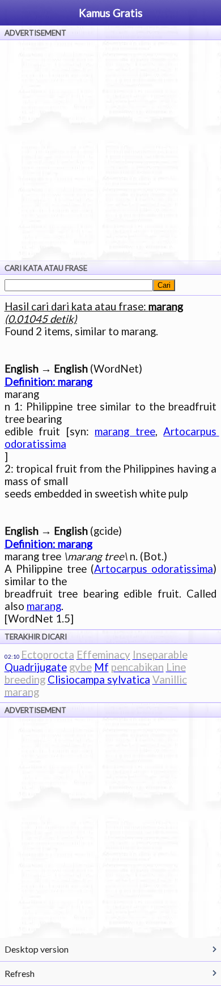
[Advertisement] (110, 150)
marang (44, 606)
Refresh (20, 973)
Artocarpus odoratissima (153, 569)
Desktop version (37, 949)
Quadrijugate (36, 667)
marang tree (125, 431)
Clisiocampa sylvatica (99, 679)
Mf (101, 667)
